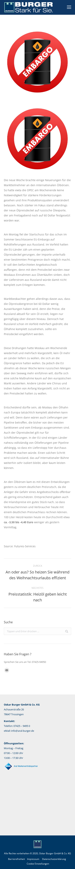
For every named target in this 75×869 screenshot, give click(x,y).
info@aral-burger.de (22, 730)
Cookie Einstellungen (38, 863)
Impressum (33, 859)
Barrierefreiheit (16, 859)
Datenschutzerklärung (54, 859)
